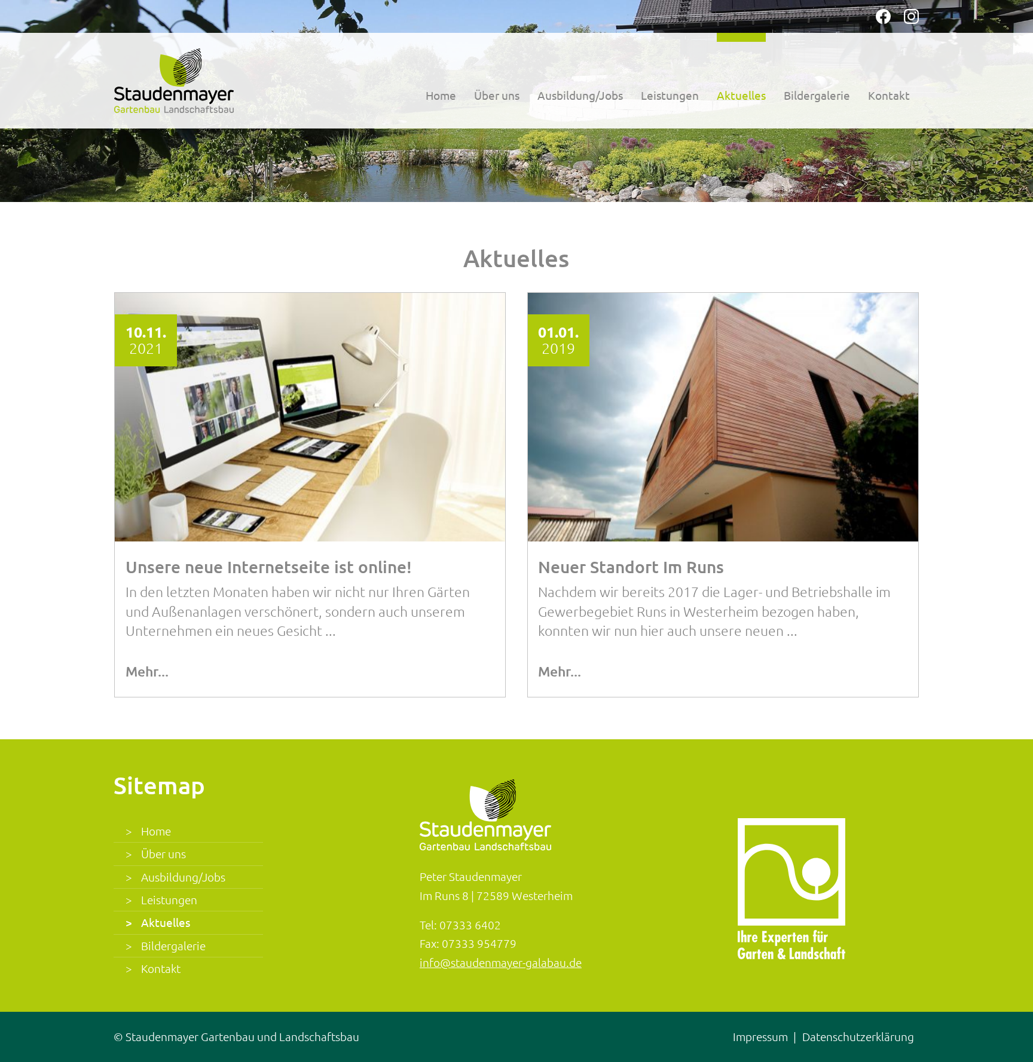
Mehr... (147, 671)
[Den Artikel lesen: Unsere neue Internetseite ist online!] (310, 417)
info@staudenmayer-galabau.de (501, 962)
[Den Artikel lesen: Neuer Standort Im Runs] (723, 417)
